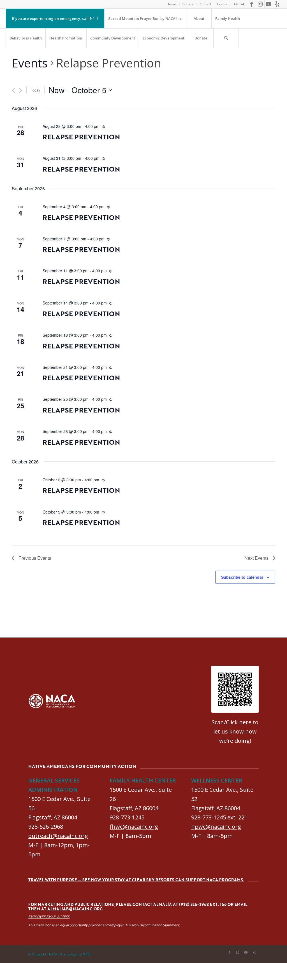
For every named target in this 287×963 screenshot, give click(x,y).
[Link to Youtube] (269, 4)
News (172, 4)
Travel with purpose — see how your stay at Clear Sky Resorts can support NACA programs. (136, 880)
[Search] (226, 38)
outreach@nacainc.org (58, 836)
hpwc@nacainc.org (216, 826)
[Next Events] (20, 90)
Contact (205, 4)
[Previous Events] (13, 90)
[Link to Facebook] (252, 4)
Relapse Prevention (81, 137)
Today (35, 90)
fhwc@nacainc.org (134, 826)
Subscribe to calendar (242, 577)
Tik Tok (239, 4)
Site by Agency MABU (76, 954)
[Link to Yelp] (277, 4)
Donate (188, 4)
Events (222, 4)
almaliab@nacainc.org (75, 909)
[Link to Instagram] (260, 4)
